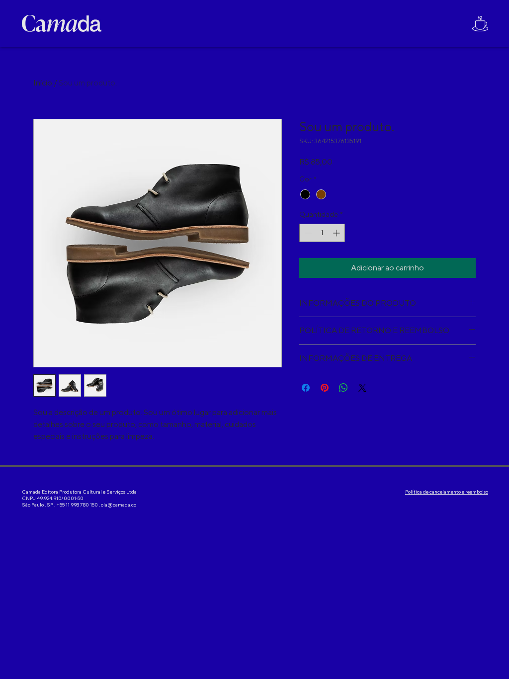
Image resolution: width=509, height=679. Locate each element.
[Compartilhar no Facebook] (306, 388)
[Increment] (337, 233)
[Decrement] (307, 233)
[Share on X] (362, 388)
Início (42, 82)
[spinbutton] (322, 233)
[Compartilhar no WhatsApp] (343, 388)
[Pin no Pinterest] (325, 388)
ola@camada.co (118, 505)
